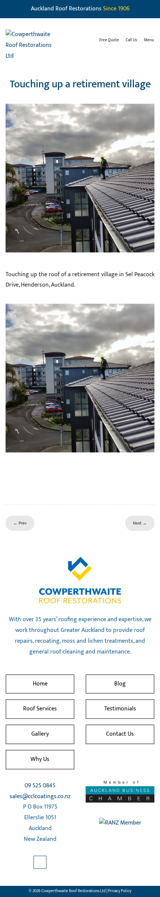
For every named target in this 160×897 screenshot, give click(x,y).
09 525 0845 (40, 786)
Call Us (131, 40)
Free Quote (109, 40)
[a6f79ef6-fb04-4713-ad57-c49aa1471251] (80, 479)
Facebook (46, 861)
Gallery (40, 734)
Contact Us (120, 734)
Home (40, 684)
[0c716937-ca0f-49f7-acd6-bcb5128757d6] (80, 463)
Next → (140, 523)
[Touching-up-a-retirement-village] (80, 378)
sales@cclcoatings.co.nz (40, 796)
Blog (120, 684)
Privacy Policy (119, 891)
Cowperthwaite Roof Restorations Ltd (73, 891)
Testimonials (120, 709)
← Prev (20, 523)
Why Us (40, 759)
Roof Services (40, 709)
